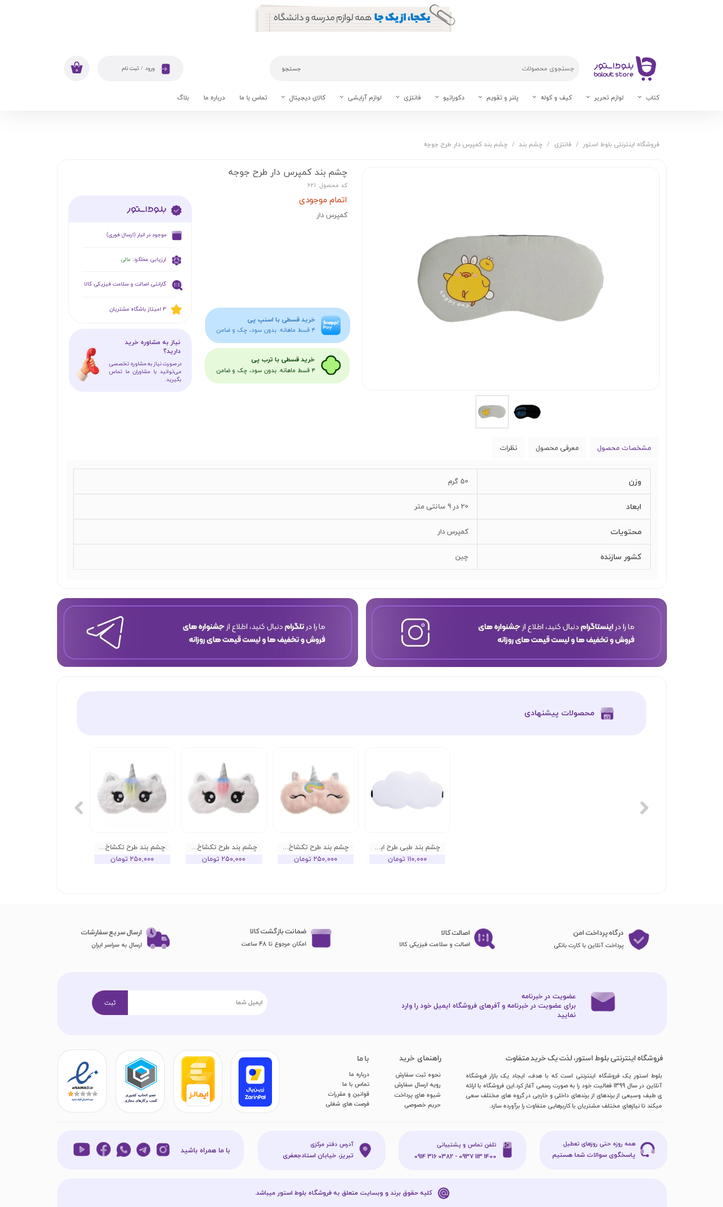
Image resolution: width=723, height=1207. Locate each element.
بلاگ (183, 97)
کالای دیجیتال (307, 97)
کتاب (653, 97)
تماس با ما (253, 97)
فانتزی (412, 97)
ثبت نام (130, 68)
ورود (150, 68)
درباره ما (214, 97)
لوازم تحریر (609, 97)
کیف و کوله (556, 97)
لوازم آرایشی (365, 97)
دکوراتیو (453, 97)
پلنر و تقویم (502, 97)
